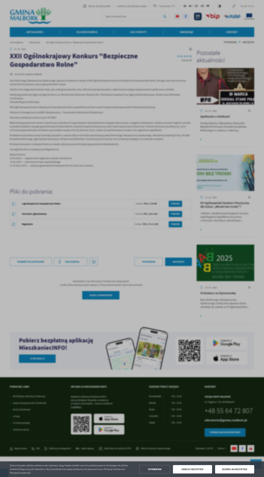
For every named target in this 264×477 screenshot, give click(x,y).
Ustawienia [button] (154, 469)
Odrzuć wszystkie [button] (193, 469)
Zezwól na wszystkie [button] (234, 469)
